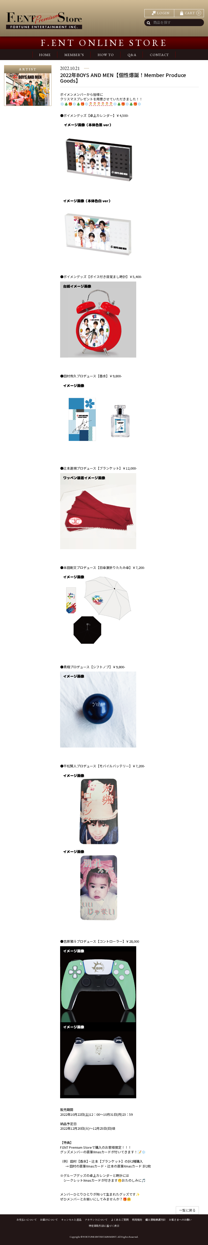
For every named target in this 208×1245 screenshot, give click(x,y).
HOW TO (106, 54)
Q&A (132, 54)
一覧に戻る (187, 1210)
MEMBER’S (74, 54)
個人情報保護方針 (155, 1219)
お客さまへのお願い (180, 1219)
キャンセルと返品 (71, 1219)
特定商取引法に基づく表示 (104, 1226)
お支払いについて (26, 1219)
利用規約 (137, 1219)
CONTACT (159, 54)
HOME (45, 54)
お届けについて (49, 1219)
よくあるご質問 (120, 1219)
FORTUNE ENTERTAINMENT (99, 1236)
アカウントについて (96, 1219)
